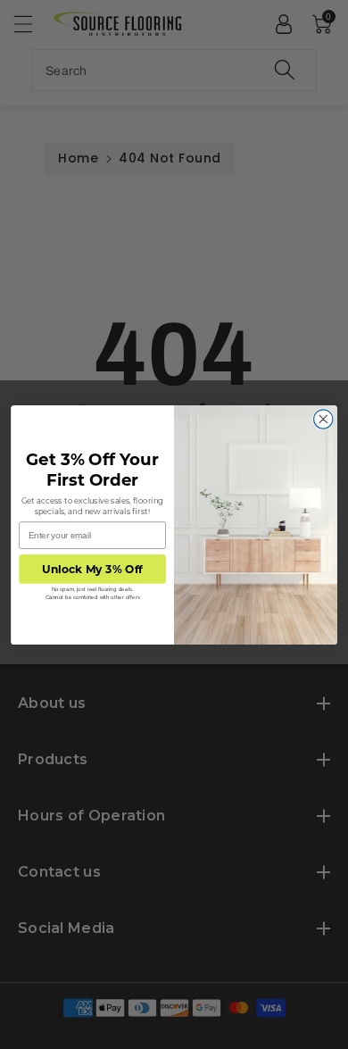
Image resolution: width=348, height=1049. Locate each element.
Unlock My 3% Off (92, 568)
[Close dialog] (323, 418)
